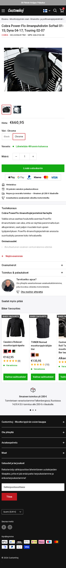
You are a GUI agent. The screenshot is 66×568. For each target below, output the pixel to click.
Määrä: (5, 156)
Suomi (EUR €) (9, 512)
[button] (10, 361)
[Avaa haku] (55, 10)
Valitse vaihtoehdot (15, 377)
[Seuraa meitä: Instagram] (10, 527)
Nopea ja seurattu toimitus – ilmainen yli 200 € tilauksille (32, 193)
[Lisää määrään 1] (33, 156)
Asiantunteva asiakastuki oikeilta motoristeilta (27, 198)
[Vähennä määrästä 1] (16, 156)
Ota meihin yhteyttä (32, 291)
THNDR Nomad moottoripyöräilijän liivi (41, 345)
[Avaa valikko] (3, 10)
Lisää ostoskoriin (33, 168)
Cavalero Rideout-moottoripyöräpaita (13, 344)
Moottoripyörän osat (19, 19)
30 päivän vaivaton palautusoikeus (22, 189)
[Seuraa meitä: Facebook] (4, 527)
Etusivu (5, 19)
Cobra (5, 35)
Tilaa (9, 496)
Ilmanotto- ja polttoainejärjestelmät (46, 19)
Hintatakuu (11, 184)
